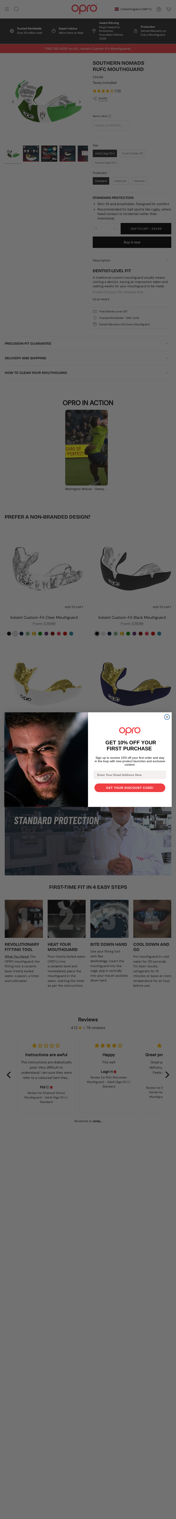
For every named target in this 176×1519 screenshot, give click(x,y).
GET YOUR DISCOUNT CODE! (130, 787)
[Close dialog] (167, 717)
